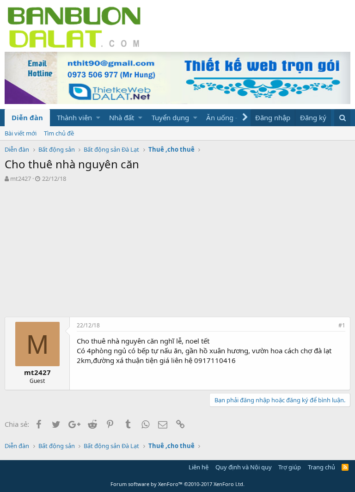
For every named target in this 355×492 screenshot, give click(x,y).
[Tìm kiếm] (342, 117)
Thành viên (74, 117)
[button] (98, 117)
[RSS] (345, 467)
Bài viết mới (21, 133)
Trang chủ (321, 467)
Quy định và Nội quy (243, 467)
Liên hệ (198, 467)
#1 (341, 325)
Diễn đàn (27, 117)
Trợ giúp (289, 467)
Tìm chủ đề (59, 133)
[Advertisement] (177, 252)
